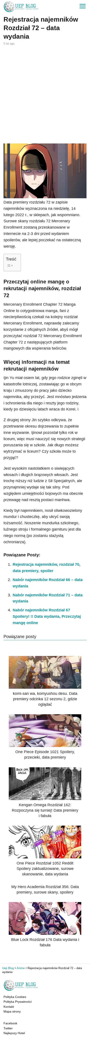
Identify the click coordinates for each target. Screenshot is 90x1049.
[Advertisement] (45, 94)
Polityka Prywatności (17, 1001)
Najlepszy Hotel (14, 1033)
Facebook (10, 1023)
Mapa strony (12, 1011)
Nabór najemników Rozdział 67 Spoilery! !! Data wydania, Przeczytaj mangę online (47, 616)
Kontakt (8, 1006)
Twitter (8, 1028)
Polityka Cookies (14, 997)
